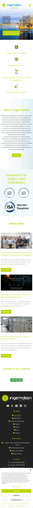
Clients (17, 427)
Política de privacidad (11, 504)
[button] (30, 470)
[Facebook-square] (16, 406)
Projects (17, 424)
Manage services (16, 486)
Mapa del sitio (17, 454)
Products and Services (17, 421)
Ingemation (17, 418)
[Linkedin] (21, 406)
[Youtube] (8, 406)
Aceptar (16, 491)
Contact (17, 433)
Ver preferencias (16, 500)
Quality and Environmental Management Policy (22, 504)
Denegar (16, 495)
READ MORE (6, 270)
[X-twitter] (12, 406)
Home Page (17, 415)
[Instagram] (25, 406)
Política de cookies (4, 504)
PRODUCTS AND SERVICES (12, 33)
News (17, 430)
